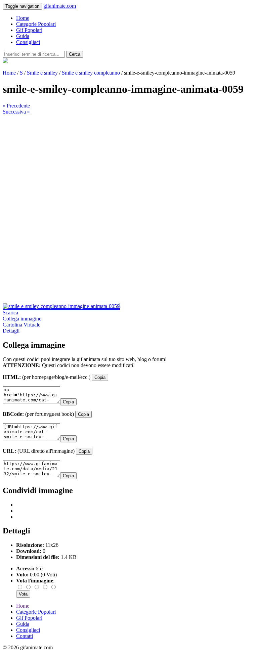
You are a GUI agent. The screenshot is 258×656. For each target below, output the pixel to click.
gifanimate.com (59, 6)
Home (22, 18)
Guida (22, 36)
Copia (99, 377)
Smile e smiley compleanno (91, 73)
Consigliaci (28, 42)
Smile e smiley (42, 73)
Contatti (24, 636)
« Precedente (16, 105)
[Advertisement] (129, 162)
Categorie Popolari (36, 24)
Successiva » (16, 112)
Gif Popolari (29, 30)
